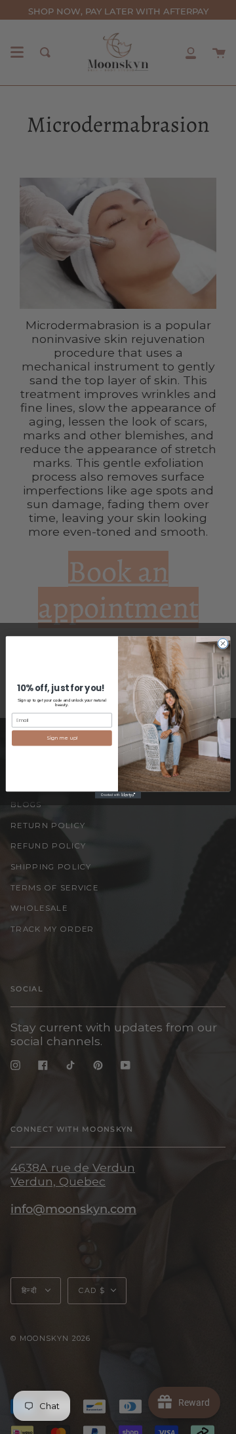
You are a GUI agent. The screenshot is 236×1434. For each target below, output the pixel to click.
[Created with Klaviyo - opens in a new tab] (118, 795)
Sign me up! (62, 737)
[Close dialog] (222, 643)
